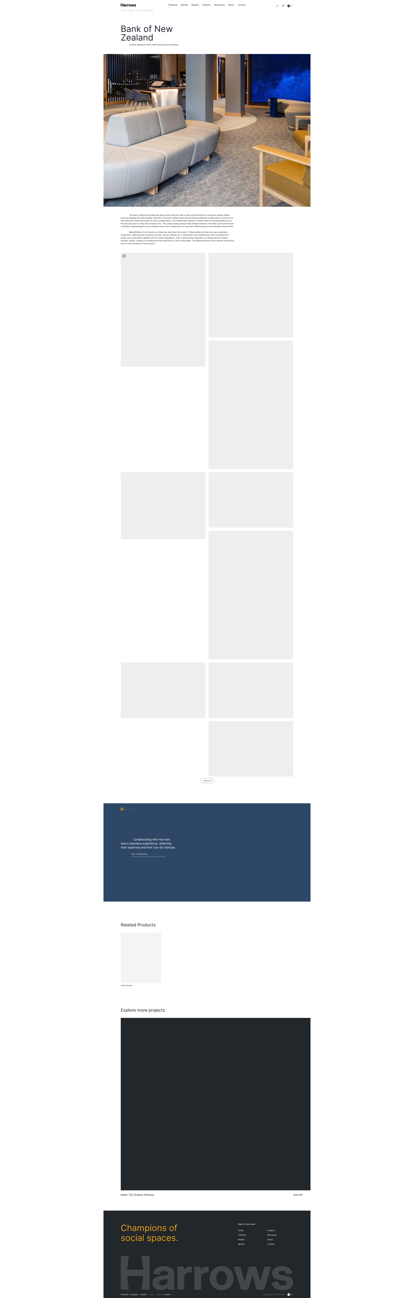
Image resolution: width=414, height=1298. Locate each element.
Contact (242, 5)
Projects (131, 10)
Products (172, 5)
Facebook (125, 1294)
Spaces (195, 5)
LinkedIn (143, 1294)
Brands (184, 5)
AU (291, 6)
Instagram (134, 1294)
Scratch (167, 1294)
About (231, 5)
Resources (219, 5)
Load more (207, 780)
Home (123, 10)
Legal (151, 1294)
